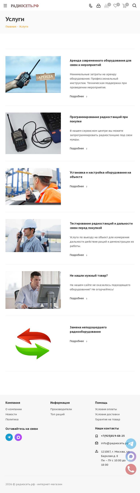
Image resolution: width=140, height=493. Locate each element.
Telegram (9, 437)
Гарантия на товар (107, 419)
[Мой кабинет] (98, 5)
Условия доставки (107, 414)
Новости (11, 414)
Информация (60, 402)
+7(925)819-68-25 (113, 435)
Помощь (101, 402)
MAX (18, 437)
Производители (61, 409)
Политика (12, 419)
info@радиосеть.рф (115, 443)
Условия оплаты (106, 409)
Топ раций (57, 414)
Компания (12, 402)
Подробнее (77, 96)
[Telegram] (130, 443)
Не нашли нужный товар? (89, 275)
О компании (13, 409)
